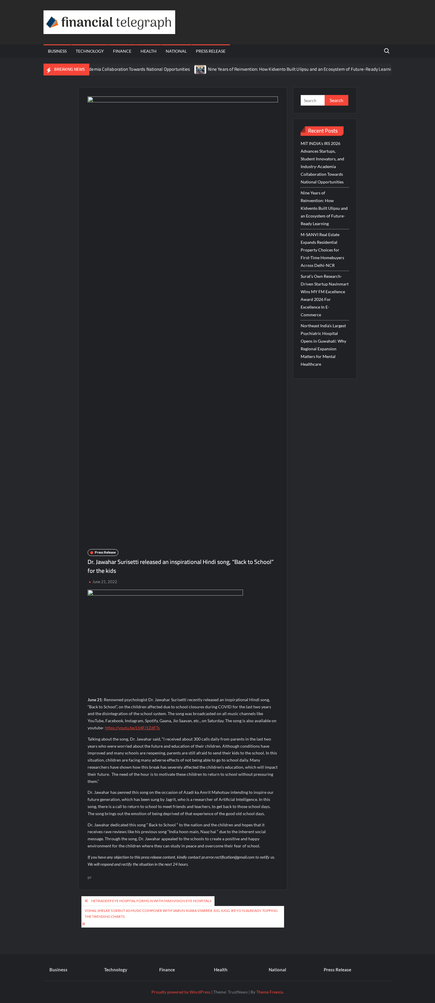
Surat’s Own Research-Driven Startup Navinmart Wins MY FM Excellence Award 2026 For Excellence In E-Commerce (325, 295)
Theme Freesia (269, 991)
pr (90, 877)
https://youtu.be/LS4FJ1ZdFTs (132, 727)
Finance (122, 51)
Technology (90, 51)
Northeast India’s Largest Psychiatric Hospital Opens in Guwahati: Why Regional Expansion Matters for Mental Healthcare (323, 345)
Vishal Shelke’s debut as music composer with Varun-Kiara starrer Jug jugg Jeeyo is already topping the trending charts (181, 913)
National (176, 51)
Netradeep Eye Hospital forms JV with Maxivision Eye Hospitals (151, 901)
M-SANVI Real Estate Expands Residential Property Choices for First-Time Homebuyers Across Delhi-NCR (322, 250)
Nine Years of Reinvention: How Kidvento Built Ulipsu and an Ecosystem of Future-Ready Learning (286, 69)
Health (149, 51)
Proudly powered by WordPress (181, 991)
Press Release (210, 51)
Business (57, 51)
